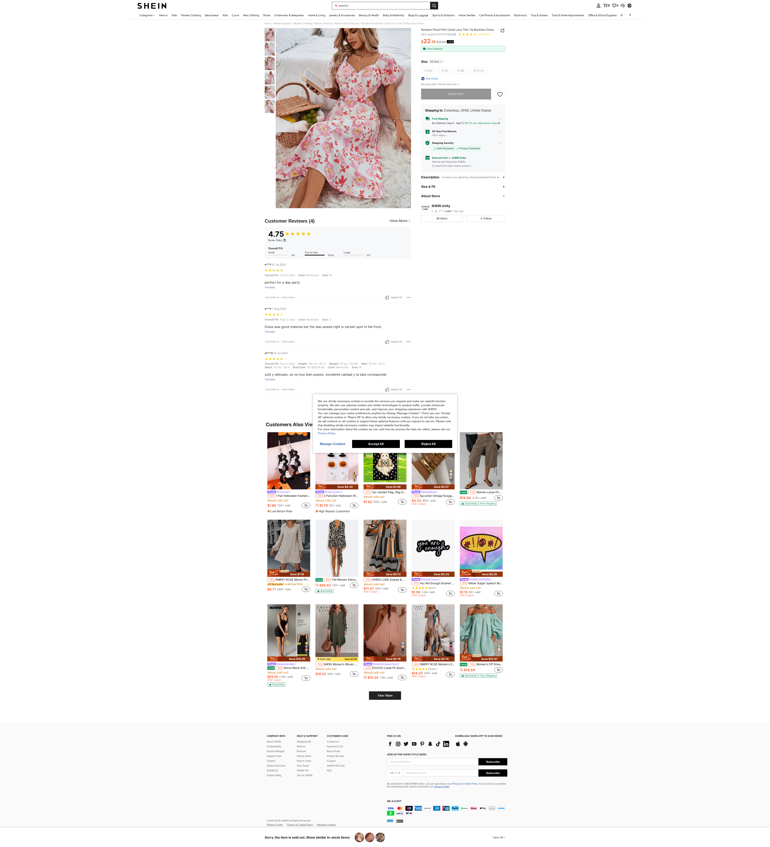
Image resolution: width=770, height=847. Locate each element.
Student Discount (276, 765)
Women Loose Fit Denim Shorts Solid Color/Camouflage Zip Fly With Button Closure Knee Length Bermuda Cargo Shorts (481, 492)
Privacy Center (275, 824)
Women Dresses (323, 23)
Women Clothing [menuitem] (191, 15)
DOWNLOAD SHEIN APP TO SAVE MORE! (479, 736)
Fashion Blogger (276, 751)
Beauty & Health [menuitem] (369, 15)
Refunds (301, 751)
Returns (301, 746)
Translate (270, 287)
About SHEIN (274, 741)
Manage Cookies (326, 824)
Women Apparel (282, 23)
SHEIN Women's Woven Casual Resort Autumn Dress (337, 664)
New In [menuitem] (163, 15)
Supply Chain (274, 756)
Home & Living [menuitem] (316, 15)
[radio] (428, 70)
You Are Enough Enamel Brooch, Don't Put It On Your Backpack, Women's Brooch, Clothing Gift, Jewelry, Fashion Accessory (433, 583)
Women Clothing (303, 23)
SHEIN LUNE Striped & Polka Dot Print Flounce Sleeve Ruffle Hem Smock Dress (385, 579)
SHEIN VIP (303, 770)
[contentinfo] (447, 811)
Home (268, 23)
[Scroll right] (630, 15)
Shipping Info (304, 741)
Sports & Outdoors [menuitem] (443, 15)
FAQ (329, 770)
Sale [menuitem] (174, 15)
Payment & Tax (335, 746)
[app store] (458, 745)
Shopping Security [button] (443, 143)
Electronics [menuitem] (520, 15)
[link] (606, 5)
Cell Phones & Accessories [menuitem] (494, 15)
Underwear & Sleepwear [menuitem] (289, 15)
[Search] (434, 5)
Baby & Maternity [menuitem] (393, 15)
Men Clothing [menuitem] (251, 15)
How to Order (304, 756)
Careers (271, 761)
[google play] (465, 745)
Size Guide (303, 765)
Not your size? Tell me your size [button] (439, 84)
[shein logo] (151, 5)
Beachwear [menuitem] (212, 15)
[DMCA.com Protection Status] (399, 821)
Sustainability (274, 746)
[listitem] (289, 473)
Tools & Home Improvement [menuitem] (568, 15)
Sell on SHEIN (304, 775)
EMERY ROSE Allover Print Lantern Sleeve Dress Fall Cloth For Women (289, 579)
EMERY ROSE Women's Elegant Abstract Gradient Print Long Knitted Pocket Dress (433, 664)
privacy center (441, 786)
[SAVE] (499, 94)
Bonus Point (333, 751)
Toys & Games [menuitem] (539, 15)
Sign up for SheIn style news (407, 754)
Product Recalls (335, 756)
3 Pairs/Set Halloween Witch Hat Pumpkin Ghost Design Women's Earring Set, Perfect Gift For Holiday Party (337, 495)
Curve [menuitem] (235, 15)
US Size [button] (434, 61)
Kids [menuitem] (225, 15)
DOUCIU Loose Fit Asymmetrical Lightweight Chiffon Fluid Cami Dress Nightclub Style (385, 667)
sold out (456, 94)
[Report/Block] (408, 297)
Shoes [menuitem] (266, 15)
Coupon (331, 761)
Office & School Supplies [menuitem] (602, 15)
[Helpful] (387, 297)
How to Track (304, 761)
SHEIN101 (272, 770)
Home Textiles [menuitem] (467, 15)
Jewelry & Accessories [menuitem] (342, 15)
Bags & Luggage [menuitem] (418, 15)
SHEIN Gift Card (335, 765)
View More (385, 695)
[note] (280, 511)
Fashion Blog (274, 775)
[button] (622, 5)
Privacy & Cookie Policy (465, 783)
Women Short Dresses (346, 23)
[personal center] (598, 5)
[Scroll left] (625, 15)
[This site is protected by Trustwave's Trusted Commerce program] (390, 821)
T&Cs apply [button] (438, 135)
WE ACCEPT (394, 801)
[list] (419, 744)
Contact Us (333, 741)
